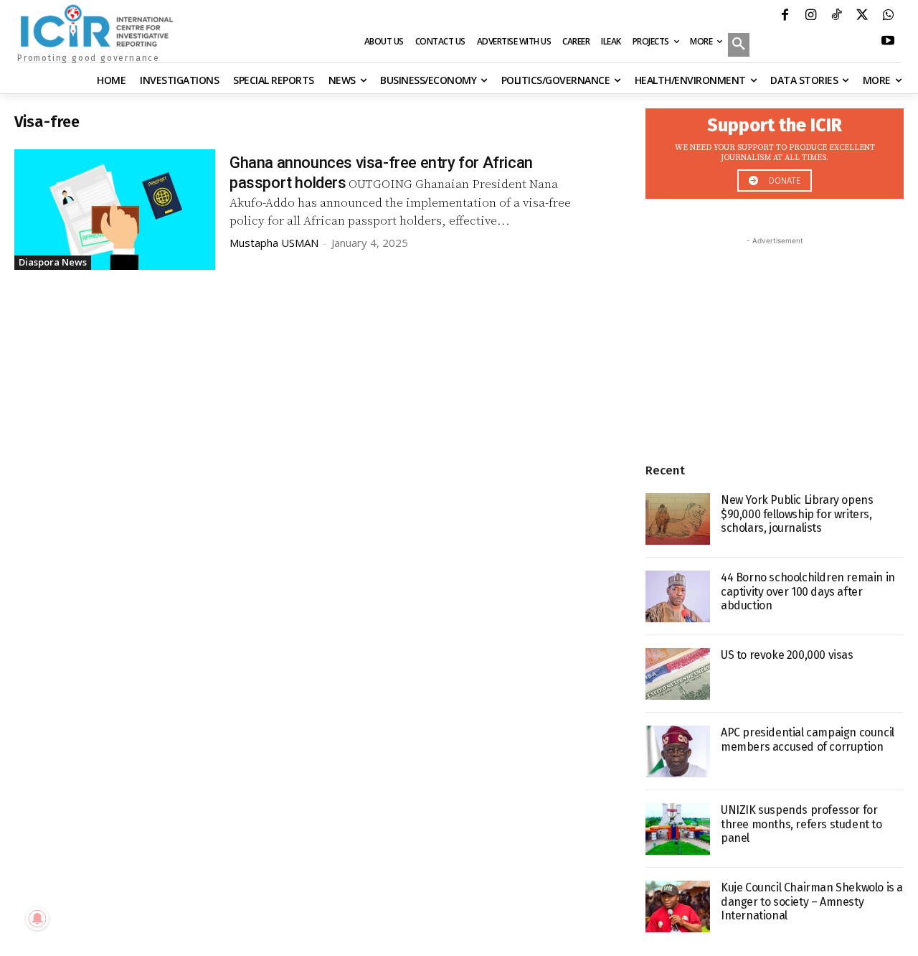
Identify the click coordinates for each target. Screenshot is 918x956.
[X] (862, 16)
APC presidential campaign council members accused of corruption (807, 739)
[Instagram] (810, 16)
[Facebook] (785, 16)
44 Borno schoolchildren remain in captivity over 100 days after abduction (808, 591)
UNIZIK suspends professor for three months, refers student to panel (801, 823)
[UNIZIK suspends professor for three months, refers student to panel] (677, 829)
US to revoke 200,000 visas (787, 655)
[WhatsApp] (888, 16)
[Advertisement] (774, 338)
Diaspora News (53, 262)
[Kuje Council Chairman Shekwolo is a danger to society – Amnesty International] (677, 906)
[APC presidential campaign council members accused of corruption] (677, 751)
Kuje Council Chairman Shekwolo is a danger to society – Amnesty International (812, 901)
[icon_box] (774, 149)
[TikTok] (836, 16)
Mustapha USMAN (274, 242)
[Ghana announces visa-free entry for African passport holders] (114, 209)
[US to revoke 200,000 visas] (677, 674)
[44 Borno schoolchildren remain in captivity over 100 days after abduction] (677, 596)
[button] (738, 46)
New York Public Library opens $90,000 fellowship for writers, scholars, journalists (797, 513)
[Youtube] (888, 42)
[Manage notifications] (37, 918)
